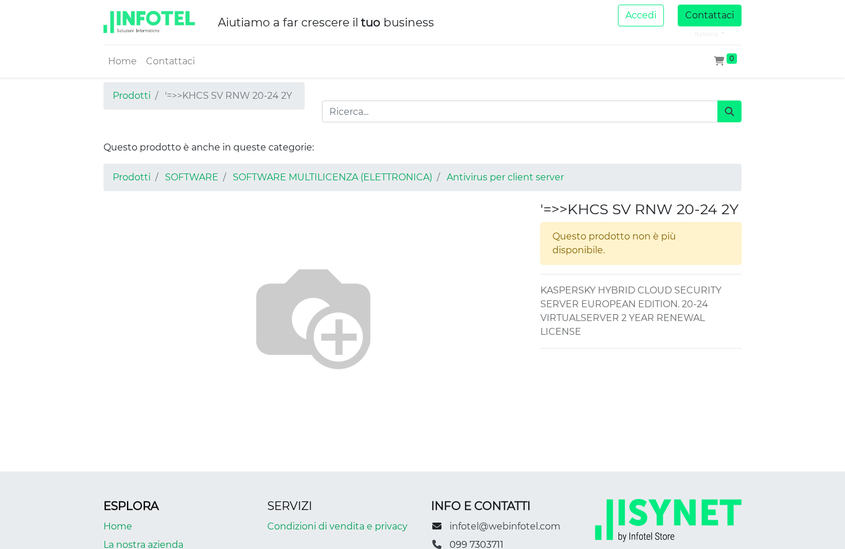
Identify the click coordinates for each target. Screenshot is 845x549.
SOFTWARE (191, 177)
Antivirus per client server (505, 177)
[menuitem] (122, 61)
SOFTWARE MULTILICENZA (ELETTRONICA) (332, 177)
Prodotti (132, 95)
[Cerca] (729, 111)
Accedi (640, 15)
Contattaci (709, 15)
